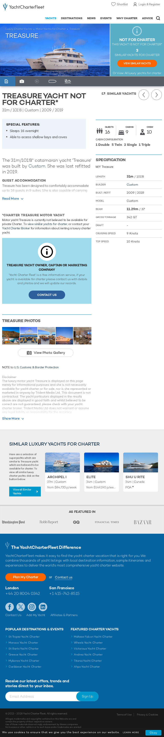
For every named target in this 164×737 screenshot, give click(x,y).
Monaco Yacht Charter (23, 642)
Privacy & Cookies (147, 714)
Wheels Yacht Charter (88, 642)
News (91, 18)
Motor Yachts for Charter (51, 29)
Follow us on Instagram (32, 607)
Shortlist (122, 4)
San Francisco (61, 587)
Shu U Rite (135, 477)
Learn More (131, 732)
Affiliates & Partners (64, 615)
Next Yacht (156, 94)
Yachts (50, 18)
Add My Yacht (35, 615)
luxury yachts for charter (144, 73)
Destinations (71, 18)
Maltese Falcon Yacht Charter (93, 636)
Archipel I (56, 477)
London (12, 587)
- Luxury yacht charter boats (23, 8)
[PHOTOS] (23, 81)
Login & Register (149, 4)
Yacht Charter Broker (16, 228)
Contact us (63, 577)
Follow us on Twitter (20, 607)
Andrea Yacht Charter (88, 654)
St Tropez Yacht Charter (24, 636)
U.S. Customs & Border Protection (36, 367)
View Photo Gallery (49, 352)
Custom (36, 166)
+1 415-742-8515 (64, 593)
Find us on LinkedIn (43, 607)
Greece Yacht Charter (23, 654)
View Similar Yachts (137, 63)
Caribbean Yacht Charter (25, 666)
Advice (147, 18)
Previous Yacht (143, 94)
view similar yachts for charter (47, 224)
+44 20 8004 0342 (22, 593)
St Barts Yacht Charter (24, 648)
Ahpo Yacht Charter (87, 666)
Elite (91, 477)
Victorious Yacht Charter (90, 648)
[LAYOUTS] (53, 81)
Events (106, 18)
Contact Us (47, 295)
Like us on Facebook (9, 607)
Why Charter (127, 18)
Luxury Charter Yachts (18, 29)
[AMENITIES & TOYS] (68, 81)
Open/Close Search (158, 18)
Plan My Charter (25, 577)
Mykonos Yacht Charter (24, 660)
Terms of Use (124, 714)
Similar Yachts (121, 93)
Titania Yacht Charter (88, 660)
